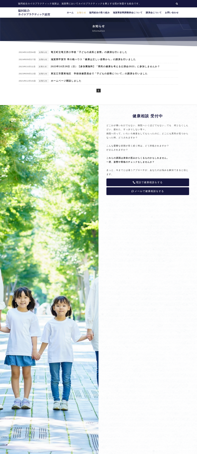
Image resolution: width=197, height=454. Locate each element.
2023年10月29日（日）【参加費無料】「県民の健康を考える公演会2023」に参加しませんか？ (105, 66)
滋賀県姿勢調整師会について (128, 12)
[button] (177, 4)
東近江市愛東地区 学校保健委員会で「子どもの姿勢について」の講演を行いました (99, 73)
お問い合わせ (172, 12)
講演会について (154, 12)
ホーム (70, 12)
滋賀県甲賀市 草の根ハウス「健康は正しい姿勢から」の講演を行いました (93, 59)
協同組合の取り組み (99, 12)
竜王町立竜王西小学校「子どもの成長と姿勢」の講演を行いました (89, 52)
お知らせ (81, 12)
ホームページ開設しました (66, 81)
